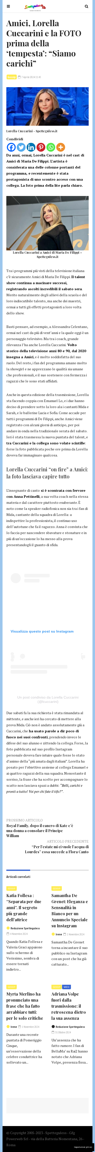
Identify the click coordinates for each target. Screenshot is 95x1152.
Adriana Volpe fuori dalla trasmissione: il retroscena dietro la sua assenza (68, 1006)
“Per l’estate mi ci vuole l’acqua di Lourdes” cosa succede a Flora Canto (57, 849)
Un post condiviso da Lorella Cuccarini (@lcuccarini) (48, 699)
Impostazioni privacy (83, 1147)
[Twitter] (21, 147)
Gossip (12, 77)
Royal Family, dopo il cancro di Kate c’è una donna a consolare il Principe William (39, 830)
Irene (59, 934)
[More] (60, 147)
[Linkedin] (31, 147)
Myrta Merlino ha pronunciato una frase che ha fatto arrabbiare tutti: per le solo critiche (24, 1006)
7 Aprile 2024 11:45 (31, 77)
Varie (66, 987)
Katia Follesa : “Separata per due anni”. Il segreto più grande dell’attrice (23, 907)
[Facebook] (11, 147)
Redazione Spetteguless (25, 928)
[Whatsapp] (50, 147)
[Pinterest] (40, 147)
